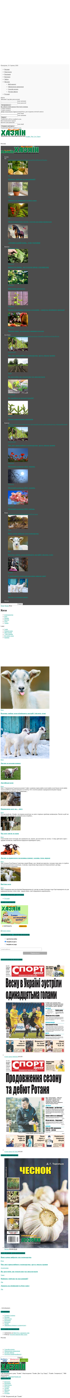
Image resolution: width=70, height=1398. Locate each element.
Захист (36, 336)
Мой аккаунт (12, 84)
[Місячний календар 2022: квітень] (18, 504)
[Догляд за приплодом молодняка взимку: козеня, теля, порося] (11, 854)
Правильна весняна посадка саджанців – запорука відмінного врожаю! (36, 310)
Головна (6, 156)
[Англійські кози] (11, 779)
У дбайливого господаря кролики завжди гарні (27, 576)
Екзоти (32, 336)
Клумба (44, 336)
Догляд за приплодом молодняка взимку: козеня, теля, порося (25, 858)
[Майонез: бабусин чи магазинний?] (18, 174)
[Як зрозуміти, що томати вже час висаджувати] (18, 371)
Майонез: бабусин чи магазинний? (22, 179)
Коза (20, 514)
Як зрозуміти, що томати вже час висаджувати (26, 377)
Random (6, 637)
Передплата (8, 72)
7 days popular (8, 634)
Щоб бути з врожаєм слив (21, 1333)
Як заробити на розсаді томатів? (21, 398)
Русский (7, 94)
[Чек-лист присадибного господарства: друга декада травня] (18, 350)
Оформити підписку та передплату (15, 1325)
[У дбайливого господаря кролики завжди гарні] (18, 571)
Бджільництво (14, 514)
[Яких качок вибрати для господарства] (18, 528)
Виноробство (14, 248)
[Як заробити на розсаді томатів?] (18, 393)
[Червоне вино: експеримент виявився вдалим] (18, 326)
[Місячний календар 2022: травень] (18, 482)
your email (21, 113)
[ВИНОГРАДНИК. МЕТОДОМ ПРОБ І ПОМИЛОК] (18, 262)
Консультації (29, 160)
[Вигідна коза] (11, 880)
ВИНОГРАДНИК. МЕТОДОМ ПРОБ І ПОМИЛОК (28, 267)
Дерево (27, 336)
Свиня (36, 514)
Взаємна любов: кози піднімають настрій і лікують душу (30, 555)
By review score (9, 636)
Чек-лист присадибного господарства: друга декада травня (31, 356)
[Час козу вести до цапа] (11, 830)
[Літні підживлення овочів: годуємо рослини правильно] (18, 216)
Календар (6, 423)
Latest (6, 629)
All (9, 160)
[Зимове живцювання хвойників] (18, 414)
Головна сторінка (9, 1315)
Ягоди (57, 336)
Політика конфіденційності (12, 1354)
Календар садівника (55, 424)
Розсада (49, 336)
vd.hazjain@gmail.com (14, 1376)
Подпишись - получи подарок (15, 935)
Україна (44, 160)
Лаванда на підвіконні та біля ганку (22, 200)
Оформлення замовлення (16, 87)
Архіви (6, 1323)
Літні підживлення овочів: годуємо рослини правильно (30, 222)
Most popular (8, 632)
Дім (5, 158)
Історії (23, 160)
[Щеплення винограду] (18, 283)
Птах (32, 514)
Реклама (6, 69)
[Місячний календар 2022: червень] (18, 461)
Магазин (7, 82)
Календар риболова (43, 424)
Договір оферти (13, 91)
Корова (24, 514)
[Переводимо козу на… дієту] (11, 805)
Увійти (6, 79)
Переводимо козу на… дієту (12, 809)
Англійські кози (7, 783)
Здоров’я (18, 160)
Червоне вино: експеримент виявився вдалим (26, 331)
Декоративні (21, 336)
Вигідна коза (6, 884)
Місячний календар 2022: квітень (21, 509)
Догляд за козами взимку (18, 597)
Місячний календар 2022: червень (21, 467)
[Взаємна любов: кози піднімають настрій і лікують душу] (18, 549)
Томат (53, 336)
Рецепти (39, 160)
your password (22, 103)
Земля (40, 336)
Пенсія (35, 160)
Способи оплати (13, 89)
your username (22, 101)
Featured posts (8, 631)
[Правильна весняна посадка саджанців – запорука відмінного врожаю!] (18, 305)
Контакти (7, 77)
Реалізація (7, 74)
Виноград (6, 246)
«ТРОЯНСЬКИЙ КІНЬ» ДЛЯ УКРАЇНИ (24, 243)
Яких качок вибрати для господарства (23, 534)
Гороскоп (13, 160)
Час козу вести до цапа (10, 833)
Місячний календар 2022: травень (21, 488)
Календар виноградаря (17, 424)
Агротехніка (14, 336)
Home (2, 606)
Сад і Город (7, 334)
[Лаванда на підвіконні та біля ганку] (18, 195)
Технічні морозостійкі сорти (18, 1334)
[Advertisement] (27, 141)
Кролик (28, 514)
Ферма (6, 512)
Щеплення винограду (16, 289)
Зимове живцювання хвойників (20, 419)
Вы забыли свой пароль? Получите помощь (14, 107)
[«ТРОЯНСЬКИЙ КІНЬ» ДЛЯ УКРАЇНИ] (18, 237)
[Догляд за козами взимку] (18, 592)
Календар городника (30, 424)
